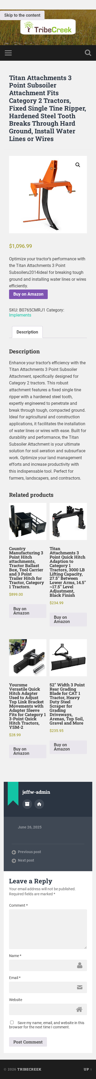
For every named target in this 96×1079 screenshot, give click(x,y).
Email (15, 978)
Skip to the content (22, 15)
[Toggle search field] (88, 53)
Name (15, 956)
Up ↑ (88, 1069)
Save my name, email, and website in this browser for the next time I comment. (46, 1025)
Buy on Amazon (28, 294)
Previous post (29, 852)
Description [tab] (27, 332)
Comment (18, 905)
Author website (39, 804)
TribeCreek (29, 1069)
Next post (26, 860)
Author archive (27, 804)
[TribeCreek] (47, 27)
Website (15, 1000)
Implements (20, 315)
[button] (78, 165)
